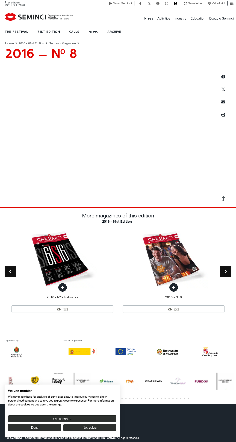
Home (9, 43)
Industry (180, 18)
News (93, 32)
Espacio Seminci (221, 18)
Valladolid (218, 3)
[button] (149, 18)
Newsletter (195, 3)
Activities (163, 18)
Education (198, 18)
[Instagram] (166, 3)
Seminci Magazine (62, 43)
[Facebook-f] (140, 3)
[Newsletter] (185, 3)
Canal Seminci (122, 3)
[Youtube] (158, 3)
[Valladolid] (209, 3)
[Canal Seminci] (110, 3)
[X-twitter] (149, 3)
